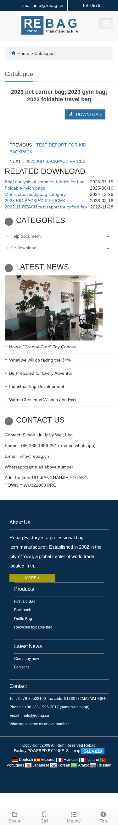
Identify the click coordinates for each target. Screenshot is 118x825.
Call (44, 820)
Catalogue (44, 53)
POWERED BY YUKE (46, 751)
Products (24, 589)
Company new (26, 658)
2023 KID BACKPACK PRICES (55, 161)
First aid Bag (25, 601)
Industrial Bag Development (36, 386)
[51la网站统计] (92, 751)
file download (23, 247)
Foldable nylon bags (25, 188)
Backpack (22, 610)
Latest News (28, 646)
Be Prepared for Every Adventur (40, 373)
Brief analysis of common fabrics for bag (45, 181)
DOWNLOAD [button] (87, 114)
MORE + (32, 578)
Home (23, 53)
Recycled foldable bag (33, 627)
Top (103, 820)
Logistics (21, 667)
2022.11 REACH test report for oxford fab (46, 206)
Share (15, 820)
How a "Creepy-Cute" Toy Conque (43, 346)
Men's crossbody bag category (35, 194)
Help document (25, 236)
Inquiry (74, 820)
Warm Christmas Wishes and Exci (42, 399)
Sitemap (73, 751)
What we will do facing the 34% (40, 360)
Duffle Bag (23, 619)
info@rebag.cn (34, 456)
